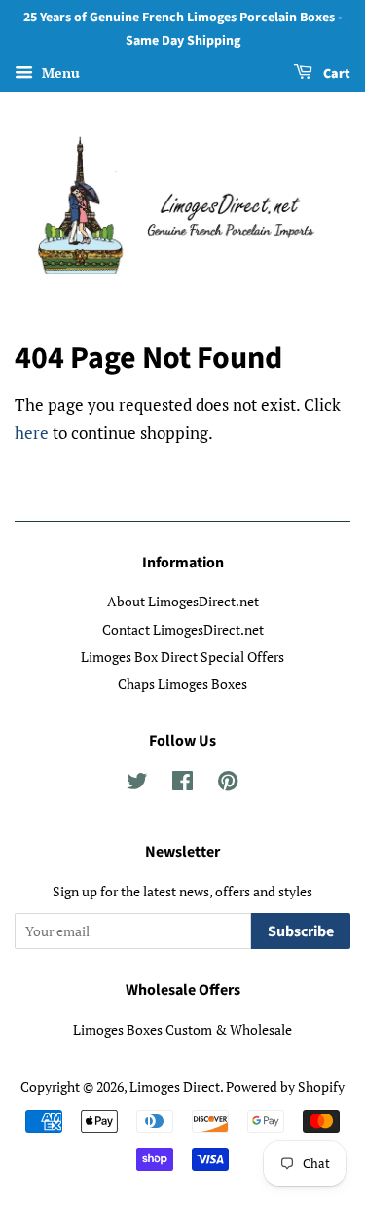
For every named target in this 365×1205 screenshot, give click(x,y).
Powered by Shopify (285, 1086)
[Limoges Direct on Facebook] (182, 784)
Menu (59, 72)
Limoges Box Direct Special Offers (182, 656)
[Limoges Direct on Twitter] (137, 784)
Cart (335, 74)
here (32, 432)
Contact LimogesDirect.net (183, 629)
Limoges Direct (174, 1086)
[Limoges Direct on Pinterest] (227, 784)
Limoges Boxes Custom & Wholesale (182, 1029)
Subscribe (301, 931)
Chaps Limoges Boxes (182, 684)
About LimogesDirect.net (183, 601)
